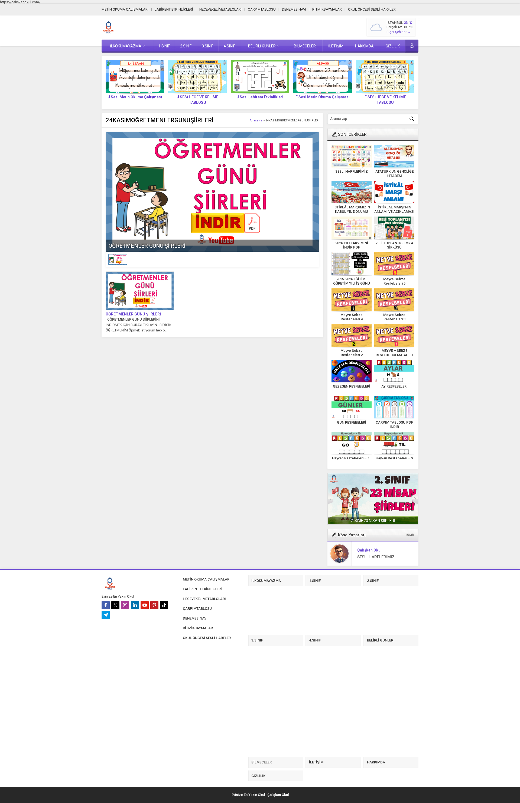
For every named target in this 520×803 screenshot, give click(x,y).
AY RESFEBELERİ (394, 386)
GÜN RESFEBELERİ (351, 422)
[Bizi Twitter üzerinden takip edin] (115, 605)
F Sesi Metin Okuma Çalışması (322, 97)
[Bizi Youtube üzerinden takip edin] (145, 605)
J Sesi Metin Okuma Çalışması (135, 97)
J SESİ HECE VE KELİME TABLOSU (197, 100)
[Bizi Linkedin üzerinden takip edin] (135, 605)
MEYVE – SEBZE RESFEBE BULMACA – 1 (394, 353)
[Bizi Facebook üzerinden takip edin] (106, 605)
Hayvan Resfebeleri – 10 (351, 458)
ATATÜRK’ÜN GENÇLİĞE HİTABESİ (394, 173)
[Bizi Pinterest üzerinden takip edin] (154, 605)
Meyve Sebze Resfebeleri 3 (394, 317)
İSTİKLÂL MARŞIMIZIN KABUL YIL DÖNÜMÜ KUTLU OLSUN (351, 211)
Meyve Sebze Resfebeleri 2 (351, 353)
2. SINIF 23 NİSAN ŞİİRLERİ (373, 520)
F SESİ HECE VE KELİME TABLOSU (385, 100)
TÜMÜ (409, 535)
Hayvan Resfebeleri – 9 (394, 458)
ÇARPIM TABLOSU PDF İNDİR (394, 424)
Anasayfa (256, 120)
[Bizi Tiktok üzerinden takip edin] (164, 605)
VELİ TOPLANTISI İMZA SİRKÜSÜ (394, 245)
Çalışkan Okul (369, 550)
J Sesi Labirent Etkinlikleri (260, 97)
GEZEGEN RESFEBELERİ (351, 386)
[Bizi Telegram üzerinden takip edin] (106, 615)
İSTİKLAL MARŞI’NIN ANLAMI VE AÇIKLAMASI (394, 209)
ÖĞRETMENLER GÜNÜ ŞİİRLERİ (147, 246)
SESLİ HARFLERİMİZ (351, 171)
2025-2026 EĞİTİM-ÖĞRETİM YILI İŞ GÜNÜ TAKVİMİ (351, 283)
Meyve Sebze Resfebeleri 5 (394, 281)
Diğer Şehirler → (398, 32)
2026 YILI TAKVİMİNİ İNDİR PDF (351, 245)
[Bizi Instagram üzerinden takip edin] (125, 605)
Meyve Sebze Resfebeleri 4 (351, 317)
